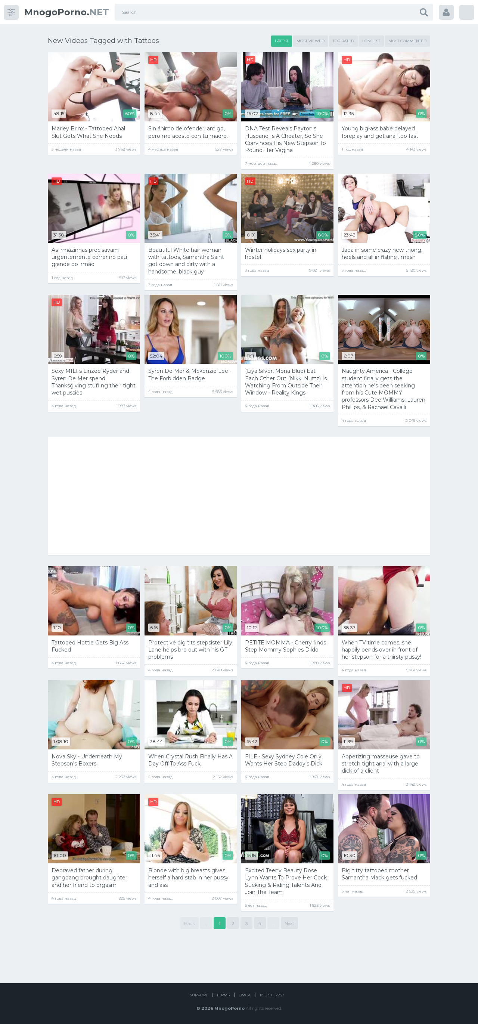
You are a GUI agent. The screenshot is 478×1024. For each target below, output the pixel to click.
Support (199, 995)
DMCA (245, 995)
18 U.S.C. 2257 (272, 995)
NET (66, 12)
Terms (223, 995)
